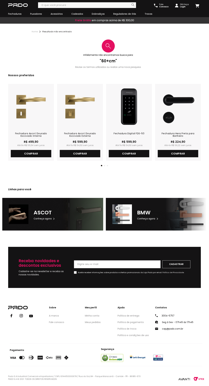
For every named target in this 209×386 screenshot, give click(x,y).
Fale (164, 5)
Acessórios (57, 13)
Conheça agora (43, 218)
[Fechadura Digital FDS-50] (129, 106)
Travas (148, 13)
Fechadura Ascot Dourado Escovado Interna (31, 134)
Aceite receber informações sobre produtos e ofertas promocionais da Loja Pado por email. (131, 272)
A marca (54, 315)
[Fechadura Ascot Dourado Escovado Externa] (80, 106)
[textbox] (87, 5)
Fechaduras (15, 13)
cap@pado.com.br (172, 328)
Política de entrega (128, 315)
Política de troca (127, 328)
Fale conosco (56, 322)
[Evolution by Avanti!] (184, 379)
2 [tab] (104, 165)
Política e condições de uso (133, 335)
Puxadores (36, 13)
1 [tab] (101, 165)
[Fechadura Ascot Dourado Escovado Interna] (31, 106)
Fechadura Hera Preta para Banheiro (178, 134)
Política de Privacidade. (173, 272)
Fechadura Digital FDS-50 (129, 133)
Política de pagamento (131, 322)
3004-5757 (168, 315)
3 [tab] (107, 165)
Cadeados (77, 13)
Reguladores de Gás (124, 13)
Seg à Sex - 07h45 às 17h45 (177, 322)
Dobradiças (98, 13)
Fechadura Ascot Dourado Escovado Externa (80, 134)
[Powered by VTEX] (198, 379)
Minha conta (92, 315)
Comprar (31, 153)
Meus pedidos (93, 322)
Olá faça (184, 5)
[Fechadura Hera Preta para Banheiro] (178, 106)
